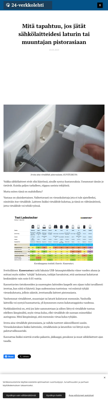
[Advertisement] (54, 77)
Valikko (100, 5)
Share (11, 356)
